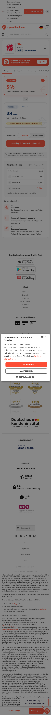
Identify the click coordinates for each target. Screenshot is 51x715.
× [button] (46, 337)
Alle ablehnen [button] (26, 371)
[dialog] (25, 358)
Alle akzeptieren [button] (26, 365)
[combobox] (42, 337)
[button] (25, 376)
